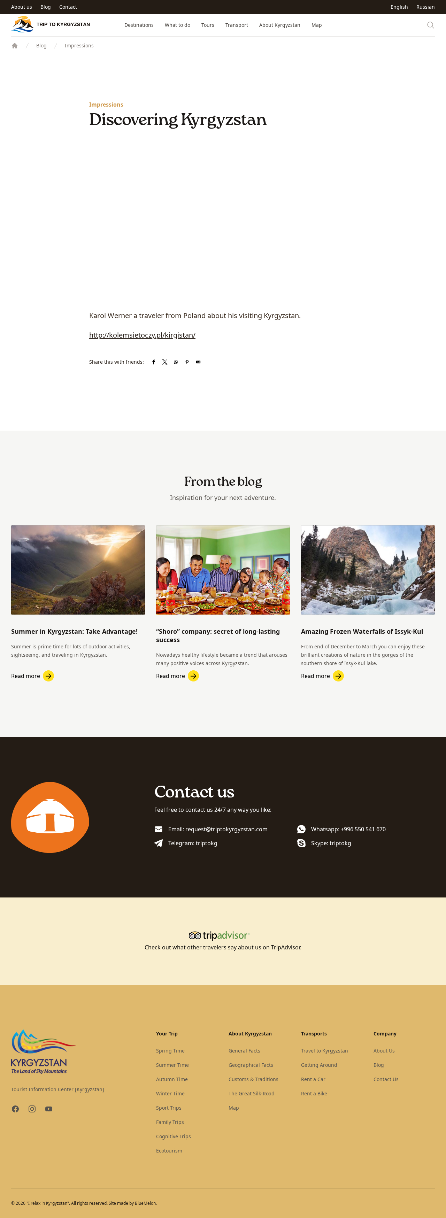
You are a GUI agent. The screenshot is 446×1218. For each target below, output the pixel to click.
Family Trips (170, 1122)
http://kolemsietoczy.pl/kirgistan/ (142, 335)
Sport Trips (169, 1107)
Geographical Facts (251, 1065)
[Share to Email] (198, 362)
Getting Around (319, 1065)
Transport (236, 25)
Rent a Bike (314, 1093)
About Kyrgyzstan (279, 25)
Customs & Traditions (253, 1079)
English (399, 6)
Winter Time (170, 1093)
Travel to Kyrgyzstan (324, 1050)
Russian (425, 6)
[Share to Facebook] (153, 362)
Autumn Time (172, 1079)
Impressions (79, 45)
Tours (207, 25)
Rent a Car (313, 1079)
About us (21, 6)
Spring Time (170, 1050)
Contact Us (386, 1079)
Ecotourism (169, 1150)
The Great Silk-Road (252, 1093)
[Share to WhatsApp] (176, 362)
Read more (25, 676)
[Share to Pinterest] (187, 362)
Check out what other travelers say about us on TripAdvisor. (223, 947)
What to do (177, 25)
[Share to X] (165, 362)
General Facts (244, 1050)
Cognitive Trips (173, 1136)
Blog (45, 6)
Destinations (139, 25)
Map (317, 25)
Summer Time (172, 1065)
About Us (384, 1050)
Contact (68, 6)
